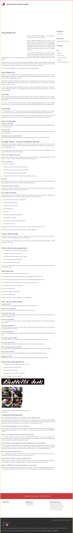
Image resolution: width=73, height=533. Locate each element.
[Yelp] (7, 525)
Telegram (56, 530)
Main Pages (59, 34)
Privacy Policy (60, 55)
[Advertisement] (36, 20)
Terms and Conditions (61, 57)
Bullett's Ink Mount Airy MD (63, 41)
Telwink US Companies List (63, 62)
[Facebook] (4, 525)
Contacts (59, 59)
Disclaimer (59, 53)
